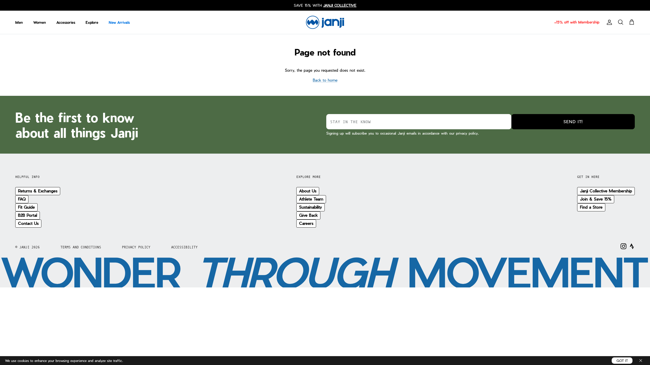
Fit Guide (26, 207)
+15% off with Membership (576, 22)
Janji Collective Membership (606, 190)
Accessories (65, 22)
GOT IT (622, 360)
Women (39, 22)
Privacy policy (136, 247)
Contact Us (28, 223)
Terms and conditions (80, 247)
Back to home (325, 80)
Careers (306, 223)
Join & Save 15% (595, 198)
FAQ (22, 198)
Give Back (308, 215)
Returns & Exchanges (37, 190)
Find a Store (591, 207)
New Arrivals (119, 22)
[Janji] (325, 22)
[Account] (608, 22)
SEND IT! (573, 121)
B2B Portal (27, 215)
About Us (307, 190)
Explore (92, 22)
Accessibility (184, 247)
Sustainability (310, 207)
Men (19, 22)
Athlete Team (311, 198)
